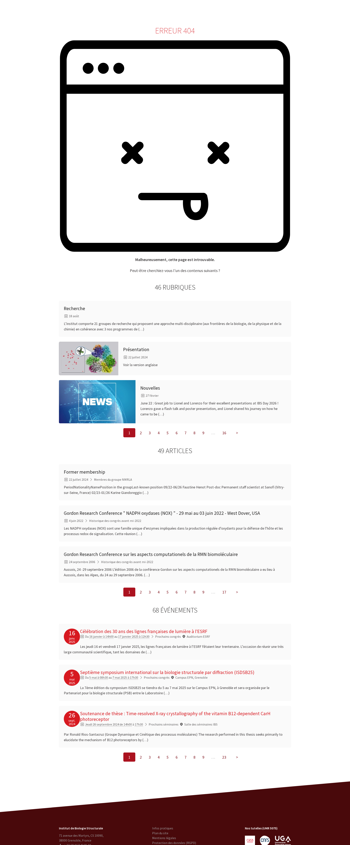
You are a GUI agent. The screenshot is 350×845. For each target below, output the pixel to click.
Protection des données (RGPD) (174, 843)
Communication (175, 10)
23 (224, 757)
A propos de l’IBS (94, 10)
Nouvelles (150, 388)
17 (224, 592)
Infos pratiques (162, 828)
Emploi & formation (207, 10)
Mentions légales (164, 838)
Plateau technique (145, 10)
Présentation (136, 349)
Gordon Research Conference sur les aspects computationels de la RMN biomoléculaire (151, 554)
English (324, 10)
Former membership (84, 472)
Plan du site (160, 833)
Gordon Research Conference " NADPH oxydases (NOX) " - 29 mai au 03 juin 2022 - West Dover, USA (162, 513)
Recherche (119, 10)
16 (224, 432)
